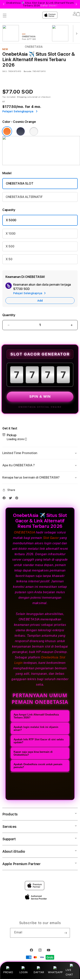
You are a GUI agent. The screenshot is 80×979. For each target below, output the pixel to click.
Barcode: (28, 71)
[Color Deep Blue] (20, 131)
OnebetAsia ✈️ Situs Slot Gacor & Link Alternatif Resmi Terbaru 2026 (40, 4)
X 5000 (11, 220)
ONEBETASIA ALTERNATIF (24, 197)
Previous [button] (4, 4)
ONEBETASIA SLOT (19, 183)
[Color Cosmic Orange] (7, 131)
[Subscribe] (65, 933)
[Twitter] (11, 498)
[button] (40, 453)
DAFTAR (39, 972)
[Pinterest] (17, 498)
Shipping (22, 97)
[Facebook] (5, 498)
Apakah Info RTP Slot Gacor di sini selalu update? (39, 741)
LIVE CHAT (69, 972)
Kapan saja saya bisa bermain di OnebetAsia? (33, 753)
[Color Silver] (34, 131)
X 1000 (11, 233)
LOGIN (23, 972)
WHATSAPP (55, 972)
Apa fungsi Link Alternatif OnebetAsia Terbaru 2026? (36, 716)
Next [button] (76, 4)
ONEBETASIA (24, 532)
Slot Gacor (51, 537)
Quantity (8, 315)
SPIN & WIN (40, 396)
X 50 (9, 259)
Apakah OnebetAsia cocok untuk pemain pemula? (38, 766)
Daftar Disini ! (49, 5)
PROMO (8, 972)
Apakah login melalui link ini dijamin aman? (36, 728)
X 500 (10, 246)
